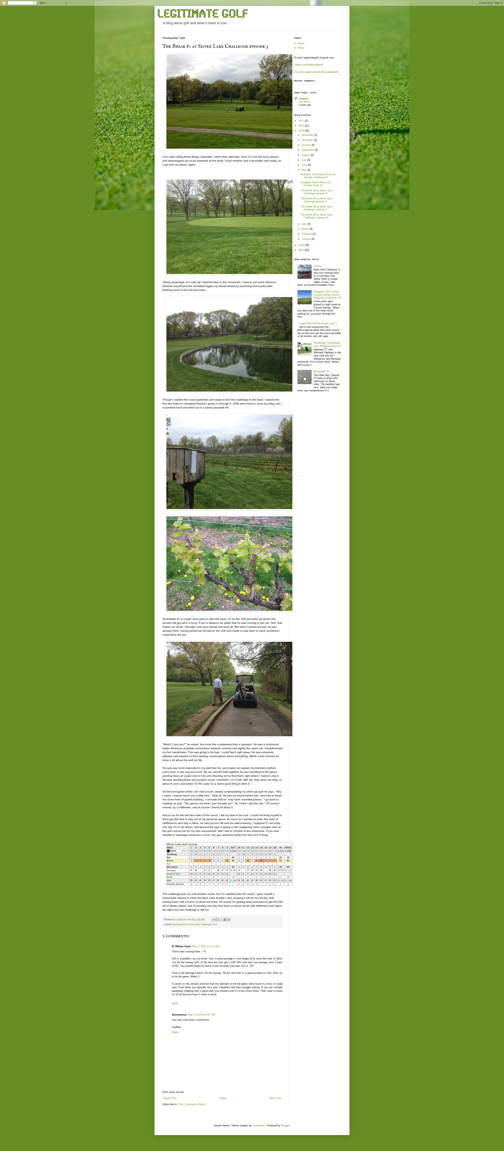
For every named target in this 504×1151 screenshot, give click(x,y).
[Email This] (214, 919)
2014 (301, 245)
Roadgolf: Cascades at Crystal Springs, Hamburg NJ (318, 176)
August (306, 155)
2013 (301, 250)
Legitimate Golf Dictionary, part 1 (318, 323)
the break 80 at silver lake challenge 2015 (194, 924)
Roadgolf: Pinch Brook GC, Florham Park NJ (316, 184)
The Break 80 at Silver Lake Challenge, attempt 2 (317, 208)
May (304, 170)
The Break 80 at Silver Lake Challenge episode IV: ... (317, 192)
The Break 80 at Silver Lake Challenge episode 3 (317, 200)
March (305, 228)
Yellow (317, 266)
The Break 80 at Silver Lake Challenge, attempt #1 (317, 216)
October (306, 145)
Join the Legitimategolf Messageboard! (316, 71)
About (300, 47)
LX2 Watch (304, 101)
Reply (175, 1003)
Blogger (285, 1125)
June (305, 164)
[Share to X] (221, 919)
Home (223, 1098)
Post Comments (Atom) (191, 1104)
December (308, 134)
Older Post (275, 1098)
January (306, 238)
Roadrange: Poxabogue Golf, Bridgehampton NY (327, 344)
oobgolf (303, 98)
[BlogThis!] (218, 919)
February (307, 233)
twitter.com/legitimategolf (308, 64)
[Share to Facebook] (225, 919)
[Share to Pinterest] (229, 919)
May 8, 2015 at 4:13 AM (205, 946)
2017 (301, 120)
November (308, 140)
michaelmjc (258, 1125)
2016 (301, 125)
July (304, 159)
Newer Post (170, 1098)
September (308, 149)
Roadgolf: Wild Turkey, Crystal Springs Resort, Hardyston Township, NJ (327, 294)
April (305, 223)
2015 (301, 130)
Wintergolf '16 (321, 371)
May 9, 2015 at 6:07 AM (201, 1014)
